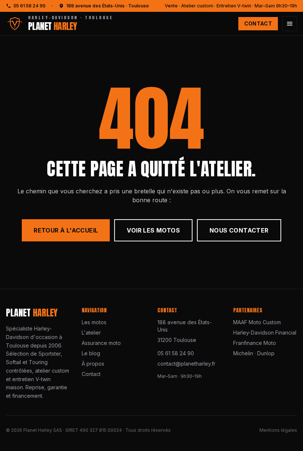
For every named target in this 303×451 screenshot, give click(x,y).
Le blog (91, 353)
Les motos (94, 322)
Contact (258, 23)
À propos (93, 363)
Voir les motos (153, 230)
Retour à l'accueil (66, 230)
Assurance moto (101, 343)
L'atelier (91, 332)
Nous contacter (239, 230)
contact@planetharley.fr (186, 363)
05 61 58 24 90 (29, 6)
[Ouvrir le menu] (289, 23)
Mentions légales (278, 430)
